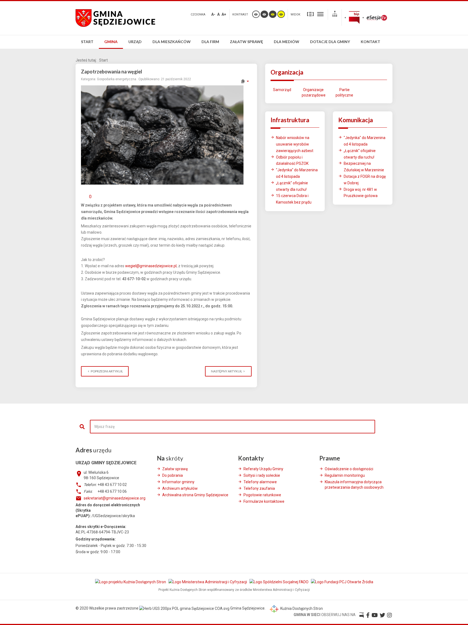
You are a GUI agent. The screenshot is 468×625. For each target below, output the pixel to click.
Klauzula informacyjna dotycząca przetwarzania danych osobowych (354, 484)
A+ (224, 14)
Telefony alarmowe (260, 482)
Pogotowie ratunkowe (262, 495)
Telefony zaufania (259, 488)
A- (213, 14)
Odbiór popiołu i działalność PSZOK (292, 160)
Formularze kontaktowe (263, 501)
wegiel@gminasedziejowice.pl (151, 266)
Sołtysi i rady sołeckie (261, 475)
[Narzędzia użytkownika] (245, 81)
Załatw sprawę (175, 469)
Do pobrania (172, 475)
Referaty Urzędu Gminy (263, 469)
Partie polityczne (344, 92)
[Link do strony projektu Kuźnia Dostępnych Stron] (131, 581)
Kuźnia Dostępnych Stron (301, 608)
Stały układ (310, 13)
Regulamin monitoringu (345, 475)
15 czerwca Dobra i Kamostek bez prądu (293, 199)
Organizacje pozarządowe (313, 92)
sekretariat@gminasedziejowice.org (114, 498)
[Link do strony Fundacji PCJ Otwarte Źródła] (342, 581)
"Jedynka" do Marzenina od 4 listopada (297, 173)
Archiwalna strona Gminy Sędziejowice (195, 495)
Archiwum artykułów (180, 488)
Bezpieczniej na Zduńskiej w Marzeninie (364, 166)
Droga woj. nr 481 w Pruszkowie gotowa (361, 192)
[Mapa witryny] (335, 14)
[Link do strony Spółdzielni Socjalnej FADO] (279, 581)
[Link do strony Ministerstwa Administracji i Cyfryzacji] (208, 581)
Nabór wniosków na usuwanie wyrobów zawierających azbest (294, 144)
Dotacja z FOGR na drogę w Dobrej (365, 179)
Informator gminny (178, 482)
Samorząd (282, 90)
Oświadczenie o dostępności (349, 469)
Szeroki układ (320, 13)
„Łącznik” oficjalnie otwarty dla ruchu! (292, 186)
